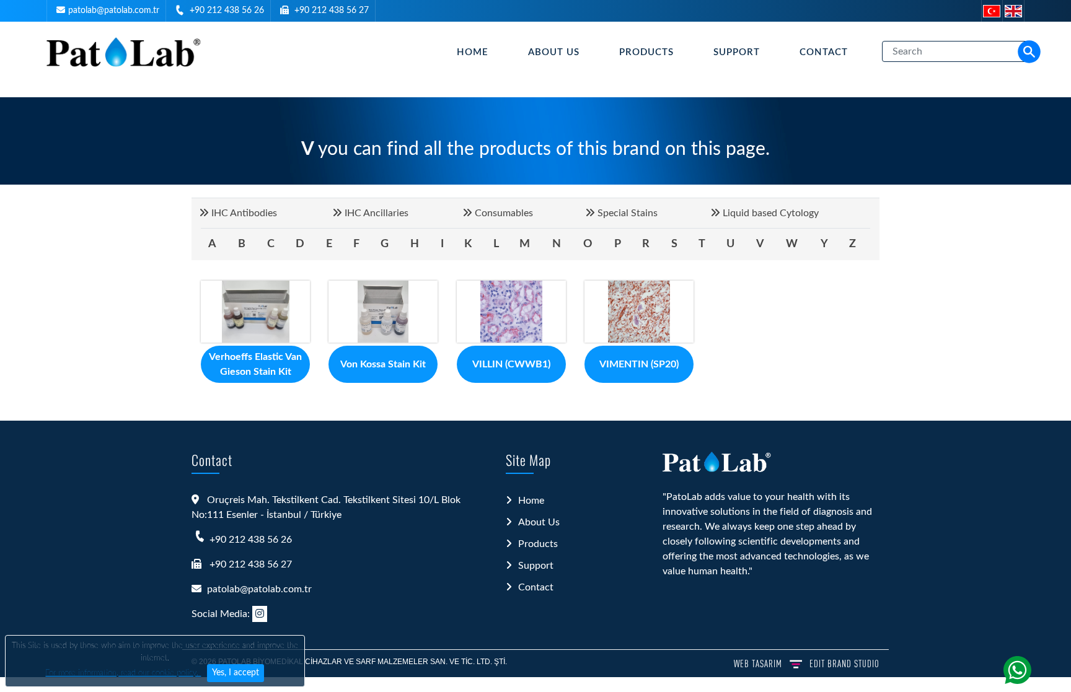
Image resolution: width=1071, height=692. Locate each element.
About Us (554, 52)
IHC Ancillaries (375, 213)
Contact (824, 52)
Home (472, 52)
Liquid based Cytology (769, 213)
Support (736, 52)
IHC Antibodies (243, 213)
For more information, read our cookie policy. (123, 673)
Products (646, 52)
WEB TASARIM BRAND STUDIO (806, 663)
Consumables (502, 213)
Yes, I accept (235, 672)
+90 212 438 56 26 (227, 10)
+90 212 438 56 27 (331, 10)
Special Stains (626, 213)
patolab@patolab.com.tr (113, 10)
